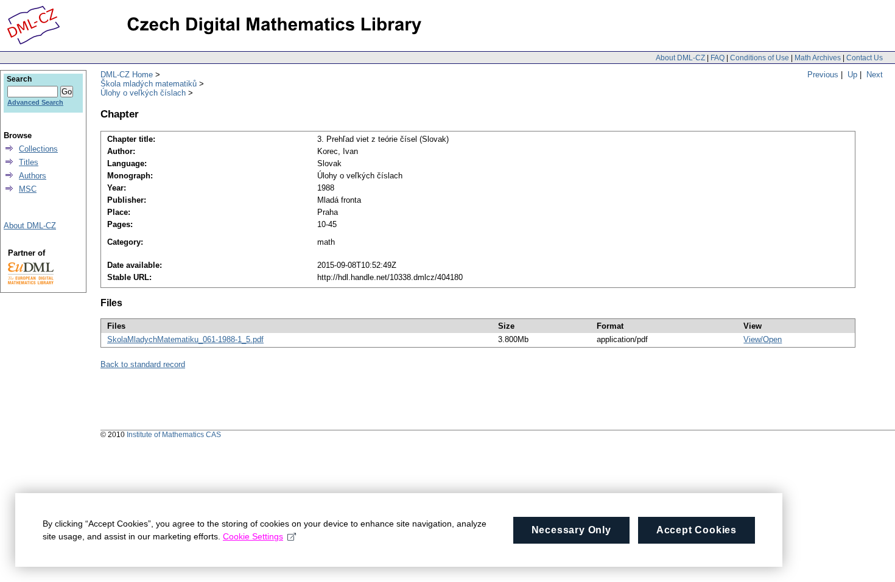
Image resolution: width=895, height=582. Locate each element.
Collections (38, 148)
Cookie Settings (253, 536)
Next (874, 74)
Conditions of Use (759, 58)
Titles (28, 162)
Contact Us (864, 58)
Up (852, 74)
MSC (28, 189)
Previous (822, 74)
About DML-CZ (680, 58)
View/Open (762, 339)
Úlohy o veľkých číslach (143, 92)
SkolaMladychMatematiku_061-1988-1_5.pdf (185, 339)
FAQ (718, 58)
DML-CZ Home (126, 74)
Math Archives (818, 58)
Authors (32, 175)
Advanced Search (35, 102)
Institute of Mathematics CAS (174, 434)
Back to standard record (142, 364)
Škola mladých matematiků (148, 83)
